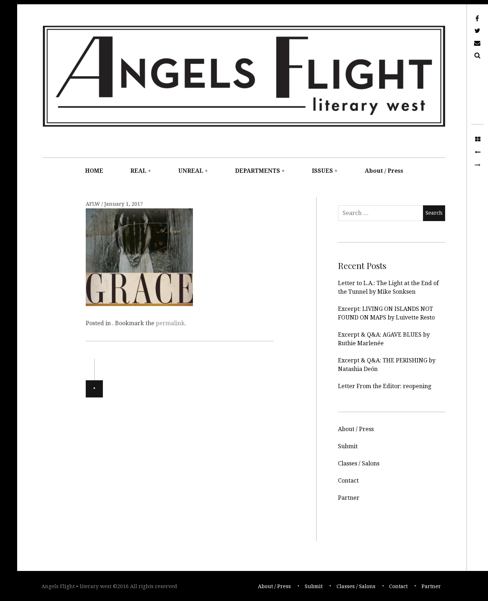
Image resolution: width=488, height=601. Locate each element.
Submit (348, 446)
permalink (170, 323)
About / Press (384, 170)
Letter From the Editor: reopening (384, 386)
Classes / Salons (358, 463)
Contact (348, 480)
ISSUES (322, 170)
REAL (138, 170)
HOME (94, 170)
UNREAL (190, 170)
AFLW (93, 204)
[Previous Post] (477, 152)
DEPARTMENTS (257, 170)
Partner (348, 497)
